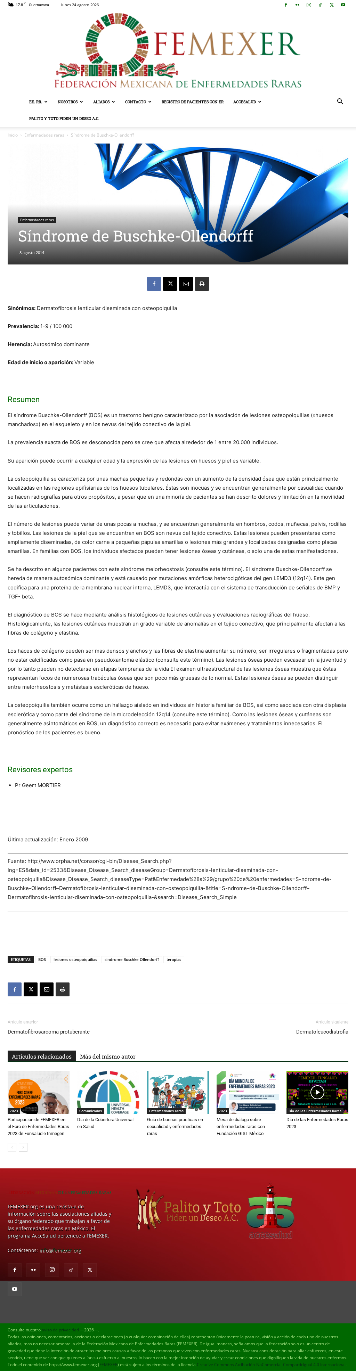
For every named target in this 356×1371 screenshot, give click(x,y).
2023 (14, 1110)
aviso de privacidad (60, 1330)
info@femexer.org (60, 1250)
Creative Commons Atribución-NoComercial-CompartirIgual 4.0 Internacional (271, 1365)
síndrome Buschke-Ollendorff (132, 959)
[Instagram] (309, 5)
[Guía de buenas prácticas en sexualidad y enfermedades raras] (178, 1092)
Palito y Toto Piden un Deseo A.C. (64, 118)
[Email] (186, 284)
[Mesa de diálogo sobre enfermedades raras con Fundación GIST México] (247, 1092)
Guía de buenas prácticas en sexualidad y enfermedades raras (175, 1126)
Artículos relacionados (42, 1056)
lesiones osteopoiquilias (75, 959)
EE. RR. (35, 101)
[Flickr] (297, 5)
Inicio (13, 135)
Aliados (101, 101)
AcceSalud (244, 101)
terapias (174, 959)
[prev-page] (12, 1147)
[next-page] (23, 1147)
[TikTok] (320, 5)
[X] (331, 5)
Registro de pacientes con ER (193, 101)
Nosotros (68, 101)
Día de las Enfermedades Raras (315, 1110)
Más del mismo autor (108, 1056)
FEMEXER (108, 1365)
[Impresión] (202, 284)
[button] (340, 102)
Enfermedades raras (44, 135)
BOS (42, 959)
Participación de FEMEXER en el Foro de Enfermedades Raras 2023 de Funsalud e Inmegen (38, 1126)
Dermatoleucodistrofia (322, 1032)
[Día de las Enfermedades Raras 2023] (317, 1092)
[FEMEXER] (178, 51)
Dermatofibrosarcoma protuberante (49, 1032)
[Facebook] (286, 5)
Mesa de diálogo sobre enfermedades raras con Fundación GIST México (241, 1126)
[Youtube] (343, 5)
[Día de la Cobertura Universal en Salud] (108, 1092)
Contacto (135, 101)
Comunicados (90, 1110)
